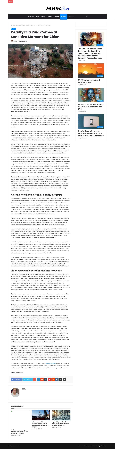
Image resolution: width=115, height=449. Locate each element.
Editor (15, 41)
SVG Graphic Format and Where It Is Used (89, 81)
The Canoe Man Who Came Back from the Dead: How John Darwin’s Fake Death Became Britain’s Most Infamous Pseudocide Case (90, 53)
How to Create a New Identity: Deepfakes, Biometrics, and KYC (91, 106)
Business (63, 16)
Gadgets (50, 16)
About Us (80, 446)
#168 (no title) (88, 446)
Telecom (56, 16)
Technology (30, 16)
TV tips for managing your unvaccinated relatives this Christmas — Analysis (19, 431)
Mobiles (43, 16)
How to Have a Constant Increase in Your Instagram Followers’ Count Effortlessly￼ (91, 133)
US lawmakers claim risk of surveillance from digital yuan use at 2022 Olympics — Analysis (41, 424)
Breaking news (19, 372)
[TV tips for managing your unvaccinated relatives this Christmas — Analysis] (20, 419)
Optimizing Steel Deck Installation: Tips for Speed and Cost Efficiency (60, 423)
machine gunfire (51, 363)
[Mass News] (57, 8)
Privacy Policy (96, 446)
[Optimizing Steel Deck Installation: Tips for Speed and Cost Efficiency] (61, 415)
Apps (37, 16)
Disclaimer (103, 446)
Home (13, 25)
